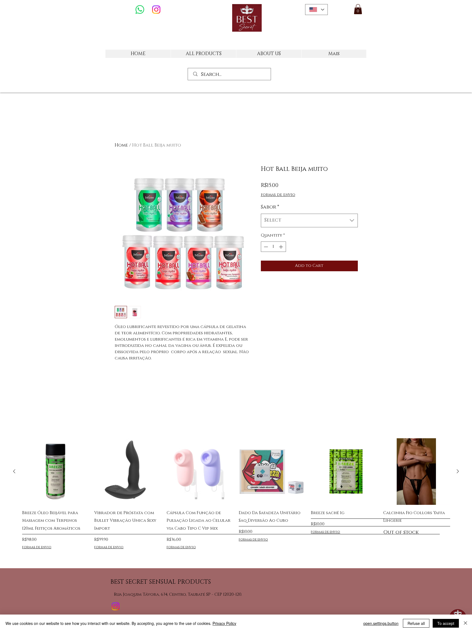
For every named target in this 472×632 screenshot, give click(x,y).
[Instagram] (156, 9)
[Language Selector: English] (316, 9)
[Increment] (281, 247)
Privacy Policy (224, 623)
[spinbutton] (273, 247)
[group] (236, 498)
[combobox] (309, 220)
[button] (358, 9)
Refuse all (416, 623)
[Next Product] (458, 471)
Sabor (270, 207)
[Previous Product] (14, 471)
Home (121, 145)
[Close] (465, 623)
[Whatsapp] (139, 9)
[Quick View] (55, 471)
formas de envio (278, 194)
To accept (445, 623)
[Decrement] (265, 247)
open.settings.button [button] (381, 623)
